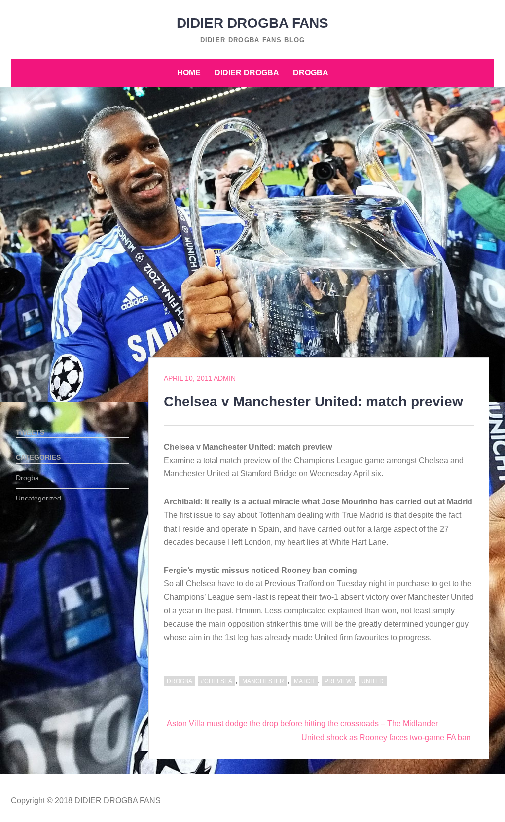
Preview (338, 681)
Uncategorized (38, 498)
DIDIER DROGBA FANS (252, 23)
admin (225, 378)
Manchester (263, 681)
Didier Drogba (247, 73)
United (372, 681)
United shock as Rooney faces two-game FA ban (386, 737)
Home (189, 73)
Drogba (310, 73)
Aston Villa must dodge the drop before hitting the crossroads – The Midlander (302, 723)
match (304, 681)
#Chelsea (216, 681)
